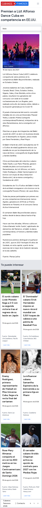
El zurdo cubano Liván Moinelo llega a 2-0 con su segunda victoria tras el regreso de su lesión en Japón (10, 306)
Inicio (4, 28)
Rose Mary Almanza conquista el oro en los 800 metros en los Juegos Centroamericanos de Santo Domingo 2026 (12, 463)
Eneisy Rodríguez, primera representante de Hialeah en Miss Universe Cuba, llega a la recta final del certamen (10, 389)
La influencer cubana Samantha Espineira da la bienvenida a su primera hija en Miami (31, 386)
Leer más (6, 345)
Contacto (21, 503)
